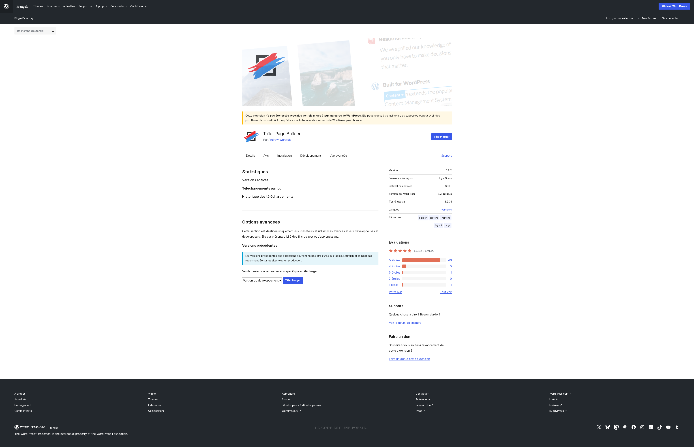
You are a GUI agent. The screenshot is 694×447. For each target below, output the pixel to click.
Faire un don (425, 405)
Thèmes (153, 399)
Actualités (20, 399)
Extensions (154, 405)
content (434, 217)
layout (438, 225)
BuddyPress (558, 410)
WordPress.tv (291, 410)
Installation (284, 155)
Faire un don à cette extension (409, 359)
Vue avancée (338, 155)
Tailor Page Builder (282, 133)
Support (446, 155)
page (447, 225)
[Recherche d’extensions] (52, 31)
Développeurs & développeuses (301, 405)
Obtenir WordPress (674, 6)
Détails (250, 155)
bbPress (555, 405)
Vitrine (152, 393)
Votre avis (395, 292)
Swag (420, 410)
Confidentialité (23, 410)
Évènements (423, 399)
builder (423, 217)
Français (54, 427)
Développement (310, 155)
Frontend (445, 217)
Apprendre (288, 393)
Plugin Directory (24, 18)
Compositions (156, 410)
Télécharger (441, 136)
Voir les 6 (446, 209)
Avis (266, 155)
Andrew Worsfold (280, 139)
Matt (553, 399)
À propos (19, 393)
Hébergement (22, 405)
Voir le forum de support (405, 322)
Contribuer (422, 393)
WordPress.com (560, 393)
